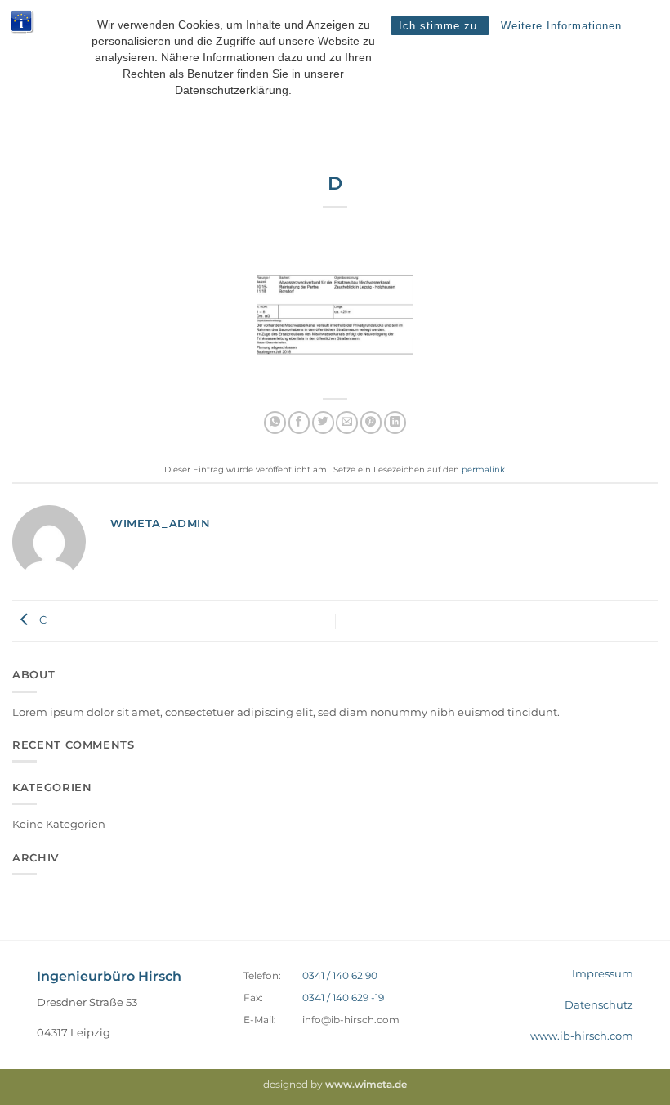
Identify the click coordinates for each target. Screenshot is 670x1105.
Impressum (602, 973)
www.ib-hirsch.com (581, 1035)
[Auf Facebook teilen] (299, 422)
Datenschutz (599, 1004)
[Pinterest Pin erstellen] (371, 422)
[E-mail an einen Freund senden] (347, 422)
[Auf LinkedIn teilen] (395, 422)
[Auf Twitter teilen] (323, 422)
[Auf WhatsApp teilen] (275, 422)
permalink (483, 469)
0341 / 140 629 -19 (343, 998)
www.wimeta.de (366, 1084)
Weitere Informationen (561, 26)
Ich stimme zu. (440, 26)
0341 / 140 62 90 (339, 976)
